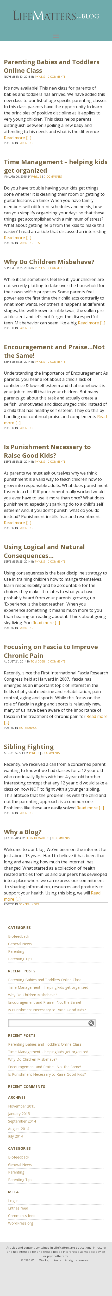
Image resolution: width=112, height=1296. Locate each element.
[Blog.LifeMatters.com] (56, 15)
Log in (13, 1200)
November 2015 (21, 1106)
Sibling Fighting (29, 746)
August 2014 (18, 1128)
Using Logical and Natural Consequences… (44, 551)
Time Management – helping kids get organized (48, 987)
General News (29, 904)
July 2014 (15, 1136)
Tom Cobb (38, 661)
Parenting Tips (29, 243)
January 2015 (19, 1113)
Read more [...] (17, 138)
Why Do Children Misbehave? (49, 261)
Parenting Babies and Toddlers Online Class (45, 979)
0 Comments (56, 76)
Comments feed (21, 1215)
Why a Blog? (23, 831)
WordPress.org (20, 1223)
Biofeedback (27, 728)
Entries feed (18, 1208)
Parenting (26, 143)
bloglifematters (37, 838)
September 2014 (22, 1121)
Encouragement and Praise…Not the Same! (44, 1002)
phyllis (40, 76)
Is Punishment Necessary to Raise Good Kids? (47, 451)
